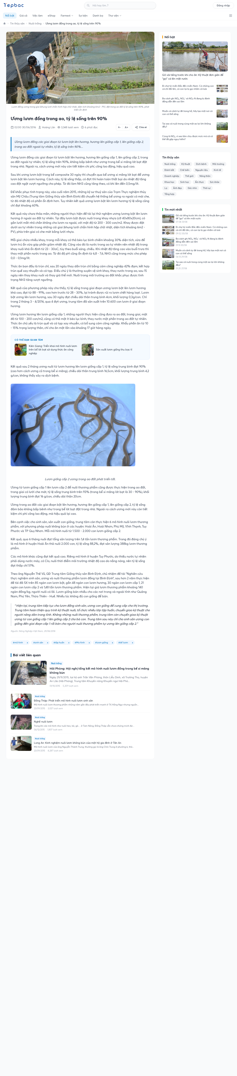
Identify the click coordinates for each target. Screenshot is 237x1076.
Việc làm (37, 15)
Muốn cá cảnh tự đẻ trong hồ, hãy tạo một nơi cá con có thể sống (187, 112)
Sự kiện (83, 15)
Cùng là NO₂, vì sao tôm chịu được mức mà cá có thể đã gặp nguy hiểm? (187, 138)
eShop (51, 15)
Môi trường (218, 164)
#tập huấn (59, 642)
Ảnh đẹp (177, 188)
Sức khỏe (214, 182)
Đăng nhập (223, 5)
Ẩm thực (199, 182)
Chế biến (184, 170)
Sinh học (184, 182)
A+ (126, 127)
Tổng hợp (169, 194)
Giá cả (23, 15)
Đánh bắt (169, 170)
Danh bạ (98, 15)
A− (119, 127)
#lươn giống (101, 642)
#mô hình (18, 642)
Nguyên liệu (201, 170)
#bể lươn (123, 642)
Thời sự (207, 188)
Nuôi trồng (35, 23)
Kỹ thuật (185, 164)
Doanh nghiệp (171, 176)
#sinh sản (38, 642)
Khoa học (169, 182)
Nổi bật (9, 15)
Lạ (165, 188)
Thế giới (189, 176)
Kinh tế (217, 170)
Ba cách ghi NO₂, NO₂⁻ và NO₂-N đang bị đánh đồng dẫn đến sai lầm (186, 100)
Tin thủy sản (17, 23)
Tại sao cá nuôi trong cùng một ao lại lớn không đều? (186, 125)
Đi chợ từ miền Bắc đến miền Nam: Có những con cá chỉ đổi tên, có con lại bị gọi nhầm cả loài (188, 87)
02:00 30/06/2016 (25, 127)
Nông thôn (205, 176)
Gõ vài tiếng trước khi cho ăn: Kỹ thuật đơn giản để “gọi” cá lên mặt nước (200, 217)
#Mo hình (80, 642)
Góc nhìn (192, 188)
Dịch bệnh (201, 164)
